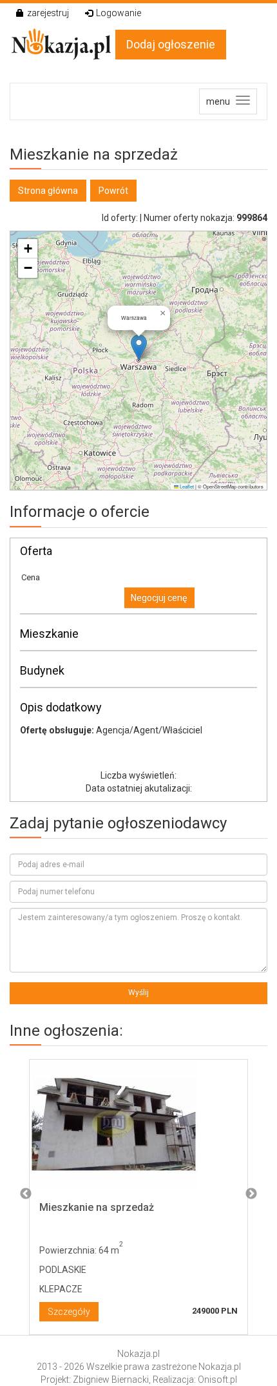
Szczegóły (69, 1312)
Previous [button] (25, 1194)
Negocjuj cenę (159, 598)
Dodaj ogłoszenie (170, 44)
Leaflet (186, 486)
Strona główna (48, 190)
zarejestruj (48, 13)
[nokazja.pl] (62, 44)
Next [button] (251, 1194)
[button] (139, 347)
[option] (138, 1194)
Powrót (113, 190)
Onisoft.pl (217, 1379)
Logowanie (118, 13)
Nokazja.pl (138, 1354)
